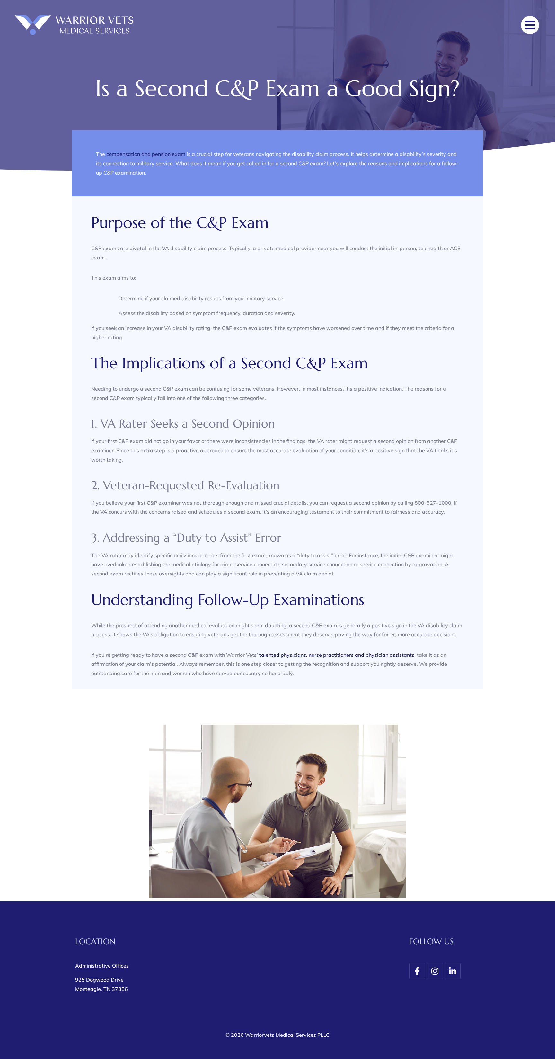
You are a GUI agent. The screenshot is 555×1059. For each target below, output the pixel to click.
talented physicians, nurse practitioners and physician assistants (336, 655)
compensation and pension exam (145, 154)
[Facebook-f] (417, 971)
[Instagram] (435, 971)
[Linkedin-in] (453, 971)
